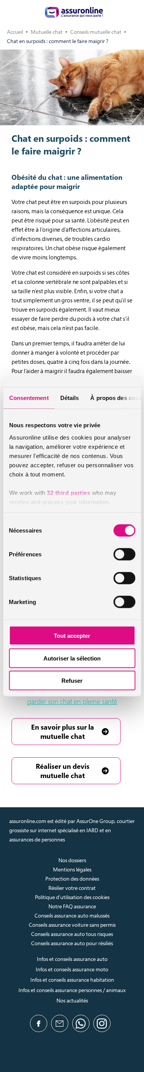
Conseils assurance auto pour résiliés (72, 943)
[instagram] (102, 1023)
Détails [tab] (69, 398)
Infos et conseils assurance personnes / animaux (72, 990)
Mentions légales (72, 869)
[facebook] (38, 1023)
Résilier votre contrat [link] (72, 887)
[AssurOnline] (74, 12)
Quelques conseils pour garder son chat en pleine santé (77, 696)
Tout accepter (72, 635)
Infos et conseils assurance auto (72, 958)
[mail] (59, 1023)
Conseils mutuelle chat (95, 31)
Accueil (15, 31)
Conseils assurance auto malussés (72, 915)
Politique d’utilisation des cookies (72, 897)
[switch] (124, 554)
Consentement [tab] (28, 398)
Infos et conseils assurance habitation (72, 979)
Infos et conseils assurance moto (72, 969)
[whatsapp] (80, 1023)
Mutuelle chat (47, 31)
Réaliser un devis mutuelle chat (62, 771)
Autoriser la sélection (72, 658)
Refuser (72, 680)
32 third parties (68, 492)
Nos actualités (72, 1000)
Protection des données (72, 878)
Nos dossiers (72, 860)
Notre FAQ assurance (72, 906)
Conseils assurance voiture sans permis (72, 924)
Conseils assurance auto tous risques (72, 934)
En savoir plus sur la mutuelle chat (62, 731)
